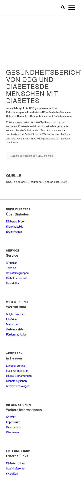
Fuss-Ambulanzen (17, 370)
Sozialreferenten (16, 468)
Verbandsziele (14, 329)
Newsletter (12, 283)
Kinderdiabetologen (17, 386)
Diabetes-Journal (16, 278)
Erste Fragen (14, 231)
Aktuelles (11, 263)
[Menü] (70, 7)
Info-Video (12, 319)
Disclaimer (12, 432)
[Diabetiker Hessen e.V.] (33, 7)
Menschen (12, 324)
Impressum (13, 422)
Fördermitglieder (16, 334)
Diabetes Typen (15, 221)
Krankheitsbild (14, 226)
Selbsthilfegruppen (17, 273)
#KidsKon (12, 473)
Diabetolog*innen (16, 381)
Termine (11, 268)
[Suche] (61, 7)
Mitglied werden (15, 314)
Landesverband (15, 365)
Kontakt (10, 417)
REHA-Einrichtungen (19, 376)
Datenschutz (14, 427)
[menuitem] (61, 7)
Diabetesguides (15, 463)
